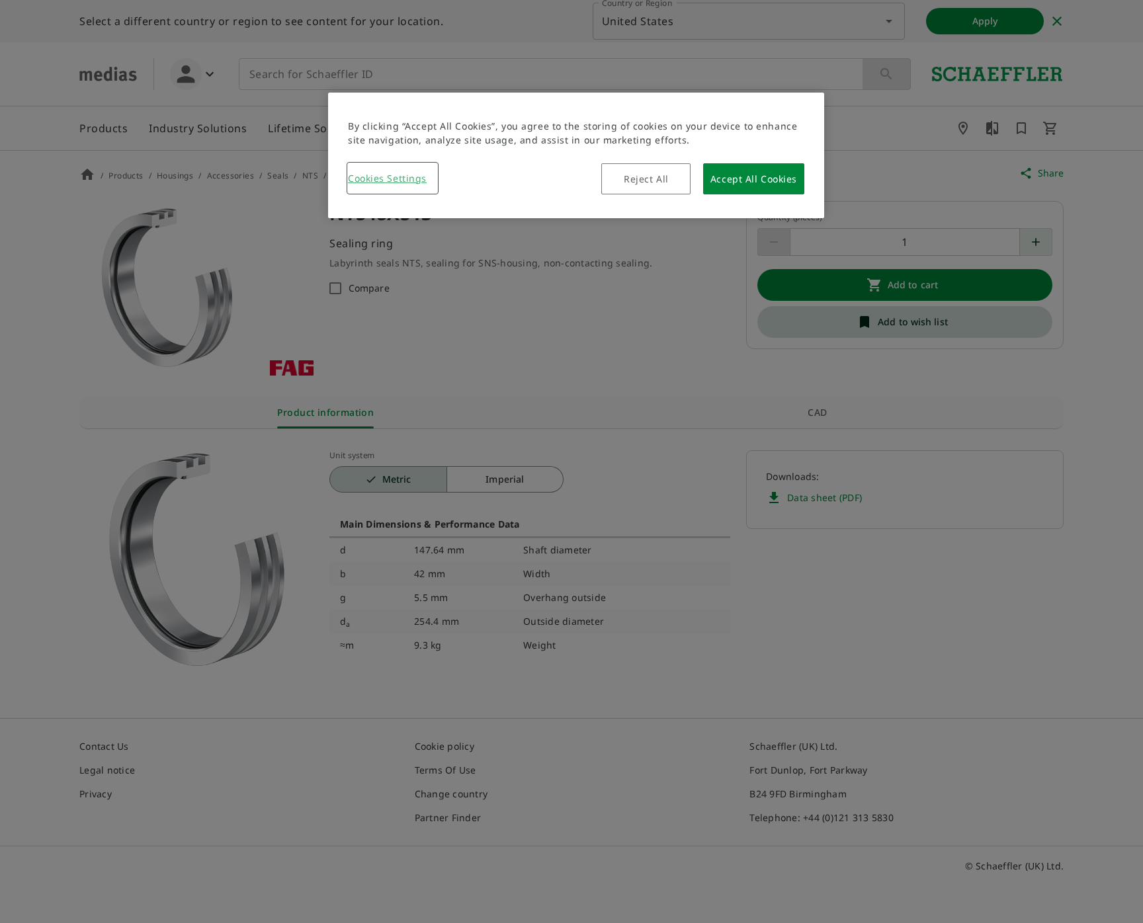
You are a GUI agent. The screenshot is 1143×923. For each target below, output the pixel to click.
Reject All (646, 179)
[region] (576, 155)
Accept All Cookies (753, 179)
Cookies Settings (387, 178)
